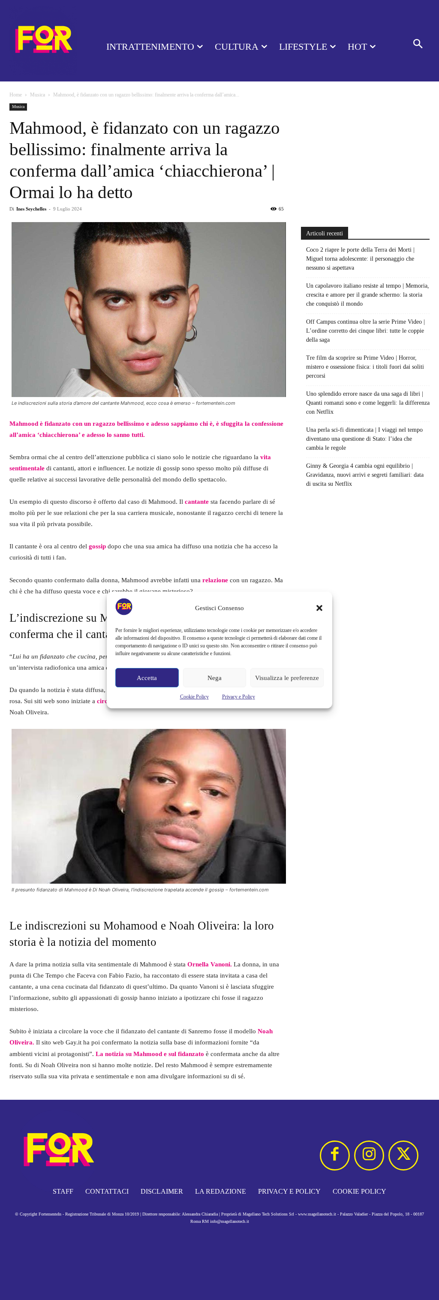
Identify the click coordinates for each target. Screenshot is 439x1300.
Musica (37, 95)
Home (15, 95)
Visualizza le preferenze (287, 677)
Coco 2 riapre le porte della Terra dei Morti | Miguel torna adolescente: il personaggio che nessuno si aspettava (360, 259)
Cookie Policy (194, 697)
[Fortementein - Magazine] (43, 40)
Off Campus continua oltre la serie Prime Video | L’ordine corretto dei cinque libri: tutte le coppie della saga (365, 331)
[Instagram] (369, 1156)
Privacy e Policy (238, 697)
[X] (403, 1156)
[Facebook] (335, 1156)
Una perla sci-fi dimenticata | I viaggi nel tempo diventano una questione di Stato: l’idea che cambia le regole (364, 439)
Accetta (147, 677)
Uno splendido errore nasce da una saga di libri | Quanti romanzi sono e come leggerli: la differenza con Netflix (368, 403)
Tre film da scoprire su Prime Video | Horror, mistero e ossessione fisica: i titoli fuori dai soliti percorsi (365, 367)
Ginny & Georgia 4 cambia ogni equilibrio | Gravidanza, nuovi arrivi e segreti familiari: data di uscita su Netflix (365, 475)
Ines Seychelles (31, 208)
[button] (319, 608)
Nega (214, 677)
